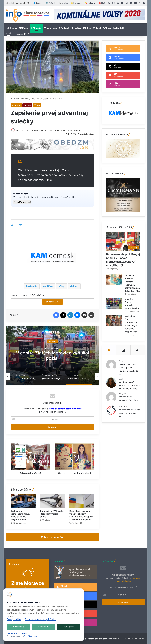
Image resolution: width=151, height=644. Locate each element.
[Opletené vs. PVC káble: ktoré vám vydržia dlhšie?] (52, 501)
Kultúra (77, 28)
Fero (121, 361)
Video (37, 105)
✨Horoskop (76, 3)
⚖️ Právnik (51, 3)
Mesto (25, 28)
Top (62, 286)
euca (121, 379)
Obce (108, 28)
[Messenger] (77, 315)
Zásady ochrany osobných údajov (103, 639)
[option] (52, 355)
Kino (88, 28)
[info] (27, 15)
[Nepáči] (20, 225)
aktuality (32, 286)
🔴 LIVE (101, 3)
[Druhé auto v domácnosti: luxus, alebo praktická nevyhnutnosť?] (23, 501)
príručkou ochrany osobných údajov (64, 409)
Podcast (64, 28)
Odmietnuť (43, 627)
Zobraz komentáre (52, 537)
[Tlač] (91, 315)
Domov (13, 28)
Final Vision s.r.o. (30, 636)
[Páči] (12, 225)
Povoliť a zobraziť (22, 202)
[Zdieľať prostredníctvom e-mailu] (84, 315)
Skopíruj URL (52, 301)
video (75, 286)
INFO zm (19, 130)
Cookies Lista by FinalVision (17, 633)
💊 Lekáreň (90, 3)
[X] (63, 315)
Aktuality (37, 28)
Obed (98, 28)
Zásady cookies (14, 619)
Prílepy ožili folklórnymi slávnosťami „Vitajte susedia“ (52, 355)
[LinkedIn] (70, 315)
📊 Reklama (38, 3)
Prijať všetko (68, 627)
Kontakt (120, 28)
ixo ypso (122, 393)
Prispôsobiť (18, 627)
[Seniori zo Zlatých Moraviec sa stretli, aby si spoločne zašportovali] (114, 320)
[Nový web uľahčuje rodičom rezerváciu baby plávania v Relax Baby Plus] (114, 279)
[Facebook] (56, 315)
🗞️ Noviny (63, 3)
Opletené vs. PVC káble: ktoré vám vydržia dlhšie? (52, 514)
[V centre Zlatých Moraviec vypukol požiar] (114, 303)
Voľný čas (51, 28)
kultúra (49, 286)
